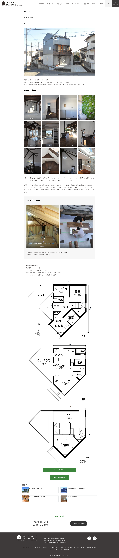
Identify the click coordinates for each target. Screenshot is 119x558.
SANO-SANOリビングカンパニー (61, 555)
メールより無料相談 (79, 523)
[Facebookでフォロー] (89, 538)
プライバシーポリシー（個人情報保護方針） (59, 549)
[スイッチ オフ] (108, 3)
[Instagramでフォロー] (95, 538)
